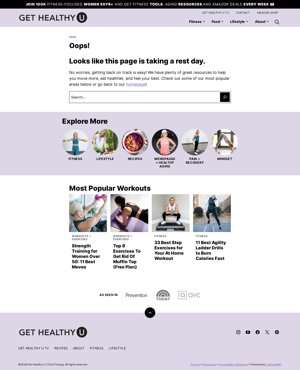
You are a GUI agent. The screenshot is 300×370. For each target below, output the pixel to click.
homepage (136, 84)
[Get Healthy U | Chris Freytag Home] (53, 17)
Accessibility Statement (233, 364)
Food (216, 21)
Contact (243, 12)
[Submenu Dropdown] (203, 21)
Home (72, 37)
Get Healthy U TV (215, 12)
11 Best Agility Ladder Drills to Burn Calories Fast (211, 250)
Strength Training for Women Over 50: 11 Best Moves (86, 256)
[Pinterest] (277, 332)
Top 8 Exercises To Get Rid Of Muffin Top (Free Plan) (127, 256)
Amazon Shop (267, 12)
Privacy (195, 364)
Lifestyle (237, 21)
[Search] (277, 22)
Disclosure (209, 364)
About (79, 348)
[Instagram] (238, 332)
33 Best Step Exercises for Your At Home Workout (169, 250)
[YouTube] (248, 332)
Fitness (195, 21)
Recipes (61, 348)
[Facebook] (257, 332)
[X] (267, 332)
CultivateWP (273, 364)
